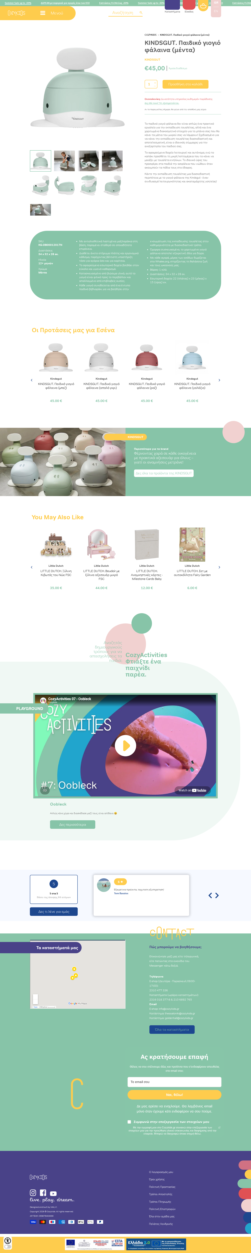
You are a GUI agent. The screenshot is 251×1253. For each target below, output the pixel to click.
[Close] (173, 580)
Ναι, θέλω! (125, 627)
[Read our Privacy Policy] (169, 660)
